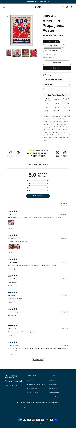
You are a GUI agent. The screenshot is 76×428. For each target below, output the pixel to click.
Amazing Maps (40, 423)
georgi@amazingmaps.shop (36, 384)
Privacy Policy (53, 384)
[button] (4, 7)
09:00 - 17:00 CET (33, 392)
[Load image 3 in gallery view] (25, 53)
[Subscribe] (53, 407)
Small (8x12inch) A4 (51, 42)
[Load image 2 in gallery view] (17, 53)
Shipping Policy (54, 392)
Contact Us (30, 380)
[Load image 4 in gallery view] (33, 53)
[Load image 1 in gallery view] (9, 53)
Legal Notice (53, 380)
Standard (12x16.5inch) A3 (54, 46)
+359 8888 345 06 (33, 388)
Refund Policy (53, 388)
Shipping (51, 57)
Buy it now (57, 68)
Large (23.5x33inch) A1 (52, 50)
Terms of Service (54, 396)
